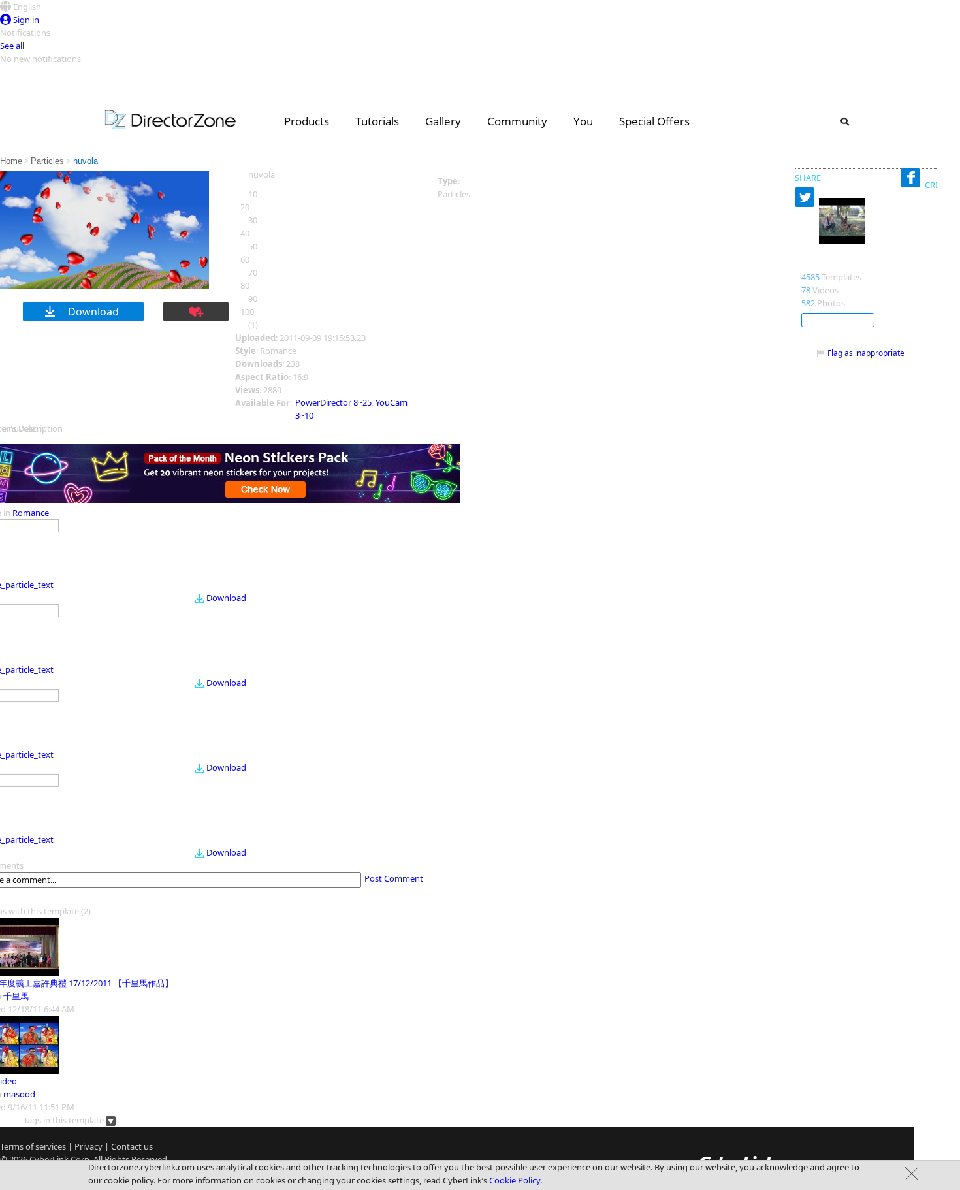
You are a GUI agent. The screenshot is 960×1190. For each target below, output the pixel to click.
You (583, 121)
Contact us (132, 1146)
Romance (30, 513)
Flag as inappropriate (865, 353)
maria (815, 263)
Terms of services (33, 1146)
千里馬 (16, 996)
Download (226, 597)
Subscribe (838, 320)
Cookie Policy (514, 1180)
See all (12, 46)
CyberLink (49, 1159)
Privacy (88, 1146)
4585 (810, 277)
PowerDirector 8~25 (333, 402)
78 (805, 290)
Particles (47, 161)
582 (808, 303)
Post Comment (393, 878)
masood (19, 1094)
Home (11, 161)
